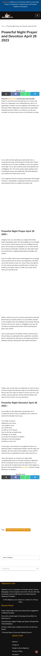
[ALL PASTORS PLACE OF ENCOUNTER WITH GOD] (7, 15)
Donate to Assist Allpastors (20, 648)
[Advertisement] (20, 68)
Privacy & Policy (17, 651)
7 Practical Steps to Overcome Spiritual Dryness (16, 632)
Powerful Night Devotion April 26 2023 (18, 529)
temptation (25, 467)
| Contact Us (28, 599)
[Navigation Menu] (37, 15)
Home (3, 26)
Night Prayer (12, 99)
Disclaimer (15, 654)
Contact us (15, 645)
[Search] (37, 569)
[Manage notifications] (36, 651)
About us (15, 641)
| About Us (20, 599)
